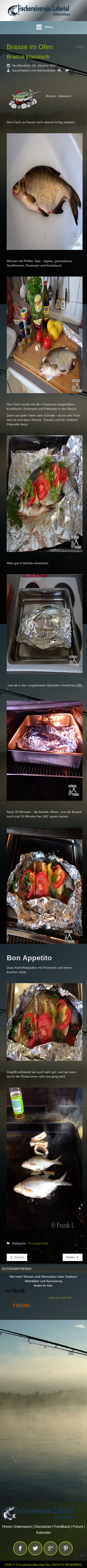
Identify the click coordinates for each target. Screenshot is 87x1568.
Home (7, 1526)
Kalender (43, 1532)
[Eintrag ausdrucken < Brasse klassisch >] (60, 70)
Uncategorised (37, 1243)
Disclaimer (43, 1526)
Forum (78, 1526)
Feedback (62, 1526)
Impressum (23, 1526)
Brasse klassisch (28, 56)
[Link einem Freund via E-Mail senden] (68, 70)
